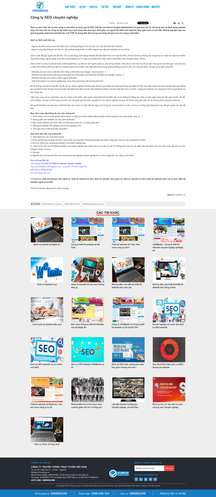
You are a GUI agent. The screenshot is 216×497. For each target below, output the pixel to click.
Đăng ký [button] (129, 6)
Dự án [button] (82, 6)
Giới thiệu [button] (70, 6)
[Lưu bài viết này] (183, 23)
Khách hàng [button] (142, 6)
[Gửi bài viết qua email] (174, 23)
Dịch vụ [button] (94, 6)
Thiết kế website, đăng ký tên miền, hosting (49, 188)
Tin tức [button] (105, 6)
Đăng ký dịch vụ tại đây (173, 493)
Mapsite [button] (156, 6)
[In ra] (179, 23)
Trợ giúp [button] (117, 6)
